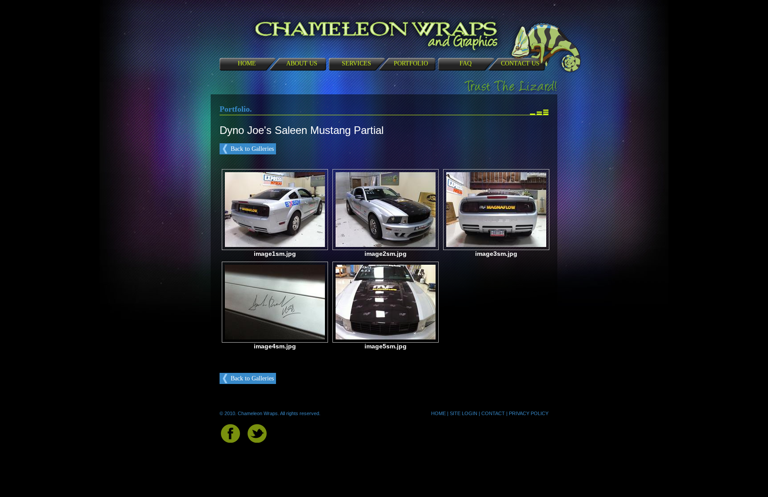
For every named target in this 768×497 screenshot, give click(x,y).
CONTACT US (520, 63)
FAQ (466, 63)
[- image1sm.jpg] (275, 245)
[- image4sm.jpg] (275, 337)
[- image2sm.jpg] (386, 245)
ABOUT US (301, 63)
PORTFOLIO (411, 63)
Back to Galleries (252, 148)
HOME (247, 63)
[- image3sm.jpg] (496, 245)
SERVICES (356, 63)
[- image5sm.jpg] (386, 337)
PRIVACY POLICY (528, 413)
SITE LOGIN (463, 413)
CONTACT (493, 413)
